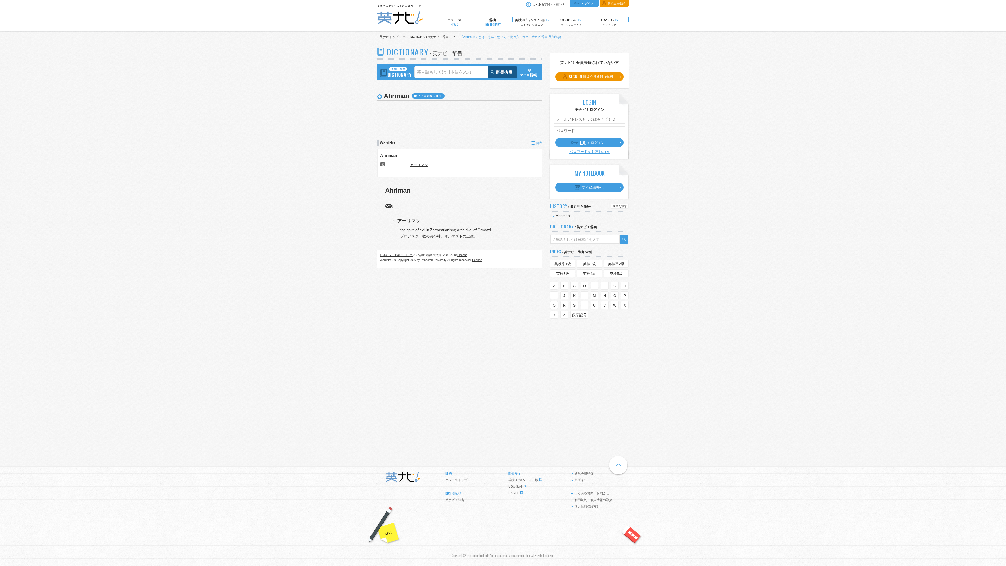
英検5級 (616, 273)
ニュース (454, 22)
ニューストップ (456, 480)
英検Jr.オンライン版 (523, 480)
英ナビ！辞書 (454, 500)
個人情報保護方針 (587, 506)
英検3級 (562, 273)
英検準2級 (616, 264)
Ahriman (388, 155)
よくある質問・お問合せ (548, 4)
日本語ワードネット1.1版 (396, 255)
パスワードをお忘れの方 (589, 152)
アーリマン (419, 165)
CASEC (513, 493)
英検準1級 (562, 264)
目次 (539, 143)
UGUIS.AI (515, 486)
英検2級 (589, 264)
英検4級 (589, 273)
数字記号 (579, 315)
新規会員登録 (616, 3)
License (462, 255)
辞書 (493, 22)
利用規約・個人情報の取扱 (593, 500)
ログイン (587, 3)
